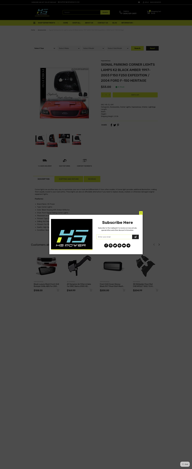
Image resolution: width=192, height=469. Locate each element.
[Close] (141, 213)
